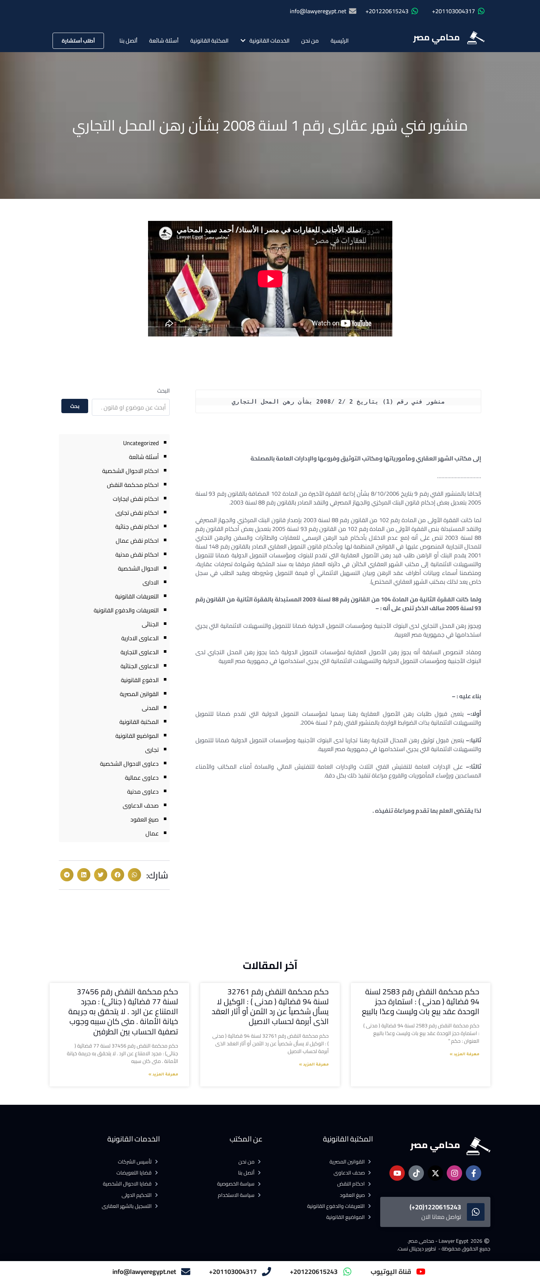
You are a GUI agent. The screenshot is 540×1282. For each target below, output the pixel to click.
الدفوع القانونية (140, 679)
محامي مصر (436, 37)
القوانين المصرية (139, 693)
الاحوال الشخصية (138, 568)
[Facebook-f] (473, 1173)
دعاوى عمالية (142, 777)
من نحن (310, 40)
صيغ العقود (144, 819)
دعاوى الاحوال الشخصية (129, 763)
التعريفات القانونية (137, 596)
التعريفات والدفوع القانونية (126, 610)
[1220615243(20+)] (476, 1212)
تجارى (152, 749)
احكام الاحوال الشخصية (130, 470)
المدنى (150, 707)
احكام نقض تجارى (137, 512)
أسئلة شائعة (164, 40)
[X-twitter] (435, 1173)
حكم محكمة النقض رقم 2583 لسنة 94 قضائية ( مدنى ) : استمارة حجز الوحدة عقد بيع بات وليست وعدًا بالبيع (420, 1001)
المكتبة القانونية (209, 40)
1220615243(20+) (435, 1207)
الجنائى (150, 624)
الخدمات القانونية (269, 40)
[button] (134, 874)
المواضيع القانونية (137, 735)
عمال (152, 833)
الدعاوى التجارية (139, 652)
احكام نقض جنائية (137, 526)
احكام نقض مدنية (137, 554)
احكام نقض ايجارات (136, 498)
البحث (163, 390)
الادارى (151, 582)
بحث (74, 406)
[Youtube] (397, 1173)
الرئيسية (340, 40)
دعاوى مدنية (143, 791)
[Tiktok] (416, 1173)
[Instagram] (454, 1173)
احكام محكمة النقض (133, 484)
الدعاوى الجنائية (139, 665)
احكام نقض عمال (137, 540)
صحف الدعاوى (141, 805)
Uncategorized (141, 442)
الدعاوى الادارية (140, 638)
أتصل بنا (128, 40)
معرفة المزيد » (464, 1054)
